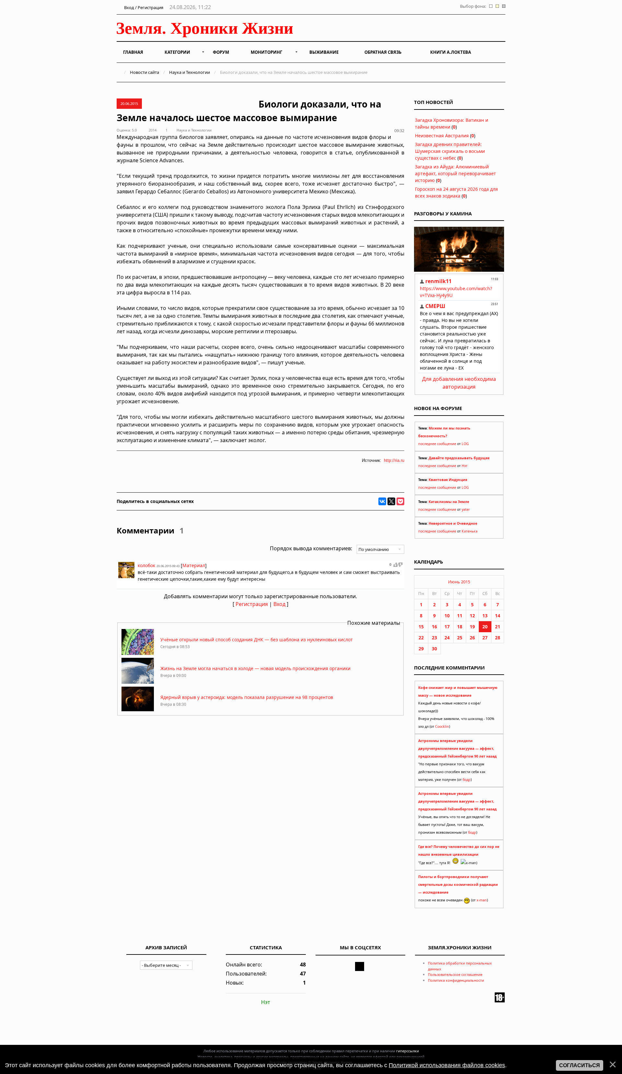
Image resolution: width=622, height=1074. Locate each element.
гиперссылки (407, 1050)
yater (466, 509)
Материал (193, 565)
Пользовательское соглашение (455, 974)
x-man (482, 900)
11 (459, 615)
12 (472, 615)
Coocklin (442, 726)
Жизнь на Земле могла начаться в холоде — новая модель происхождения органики (255, 668)
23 (434, 637)
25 (459, 637)
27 (485, 637)
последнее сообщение (437, 443)
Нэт (464, 465)
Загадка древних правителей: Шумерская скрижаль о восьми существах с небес (450, 151)
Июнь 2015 (459, 582)
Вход (279, 604)
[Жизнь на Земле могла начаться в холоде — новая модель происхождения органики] (137, 682)
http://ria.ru (394, 460)
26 (472, 637)
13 (485, 615)
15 (421, 626)
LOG (465, 443)
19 (472, 626)
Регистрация (252, 604)
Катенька (470, 531)
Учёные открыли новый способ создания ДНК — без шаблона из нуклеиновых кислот (256, 639)
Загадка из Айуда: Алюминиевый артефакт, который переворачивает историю (455, 173)
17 (447, 626)
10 (447, 615)
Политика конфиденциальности (456, 980)
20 (485, 626)
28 (497, 637)
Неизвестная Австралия (442, 135)
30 (434, 649)
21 (497, 626)
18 (459, 626)
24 (447, 637)
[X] (391, 501)
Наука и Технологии (189, 72)
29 (421, 649)
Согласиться (579, 1065)
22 (421, 637)
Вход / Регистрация (143, 7)
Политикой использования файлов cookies (447, 1065)
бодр (467, 779)
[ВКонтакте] (382, 501)
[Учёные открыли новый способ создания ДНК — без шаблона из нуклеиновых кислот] (137, 653)
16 (434, 626)
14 (497, 615)
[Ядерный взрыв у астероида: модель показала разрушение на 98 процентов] (137, 711)
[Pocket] (400, 501)
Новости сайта (144, 72)
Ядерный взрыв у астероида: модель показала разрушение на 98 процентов (246, 697)
